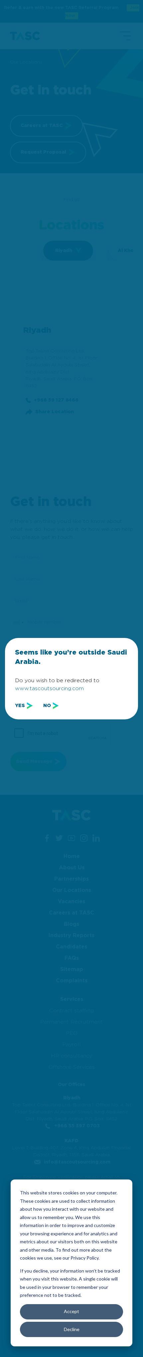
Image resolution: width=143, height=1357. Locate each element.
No (47, 705)
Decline (71, 1329)
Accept (71, 1311)
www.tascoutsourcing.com (49, 688)
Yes (20, 705)
